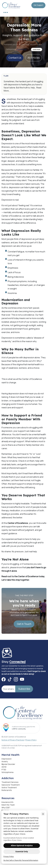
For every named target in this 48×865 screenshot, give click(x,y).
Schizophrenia (7, 772)
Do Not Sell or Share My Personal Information (20, 860)
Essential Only (21, 851)
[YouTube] (22, 679)
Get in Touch (24, 624)
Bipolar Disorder (8, 764)
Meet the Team (8, 805)
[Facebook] (4, 679)
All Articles (34, 57)
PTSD (4, 769)
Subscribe (24, 688)
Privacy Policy (30, 740)
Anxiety (5, 761)
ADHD (4, 767)
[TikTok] (10, 679)
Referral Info (7, 790)
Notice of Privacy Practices (13, 740)
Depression (21, 49)
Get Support (38, 5)
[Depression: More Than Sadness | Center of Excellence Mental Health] (11, 5)
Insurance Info (7, 802)
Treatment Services (10, 782)
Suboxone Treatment (11, 785)
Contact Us (14, 57)
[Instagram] (16, 679)
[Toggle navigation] (6, 12)
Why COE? (6, 807)
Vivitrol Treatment (9, 787)
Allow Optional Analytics (22, 845)
